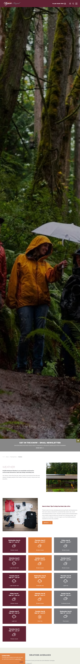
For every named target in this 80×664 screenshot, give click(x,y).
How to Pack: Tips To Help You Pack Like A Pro (56, 506)
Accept (21, 661)
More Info (39, 447)
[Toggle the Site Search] (73, 3)
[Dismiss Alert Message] (78, 440)
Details (46, 522)
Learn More (18, 659)
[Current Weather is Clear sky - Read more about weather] (70, 4)
